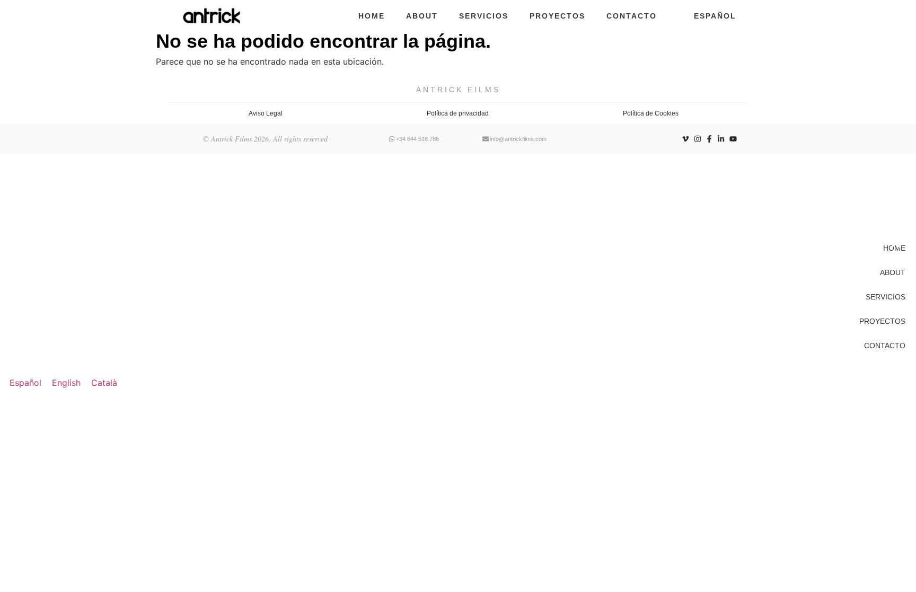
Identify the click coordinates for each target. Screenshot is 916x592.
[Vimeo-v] (685, 139)
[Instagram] (697, 139)
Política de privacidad (458, 113)
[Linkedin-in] (721, 139)
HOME (371, 16)
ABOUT (422, 16)
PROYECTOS (557, 16)
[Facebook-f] (709, 139)
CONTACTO (631, 16)
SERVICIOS (483, 16)
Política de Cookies (651, 113)
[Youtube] (733, 139)
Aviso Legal (266, 113)
